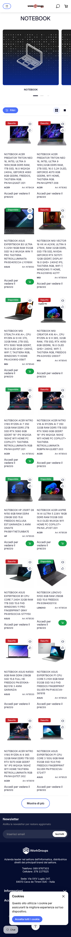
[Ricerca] (58, 6)
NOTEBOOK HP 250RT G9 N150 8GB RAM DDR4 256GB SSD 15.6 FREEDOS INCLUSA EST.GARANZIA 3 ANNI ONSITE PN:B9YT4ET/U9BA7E (19, 521)
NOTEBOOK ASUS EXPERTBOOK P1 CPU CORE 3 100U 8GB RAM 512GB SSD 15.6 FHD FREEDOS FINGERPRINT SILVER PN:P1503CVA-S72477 (50, 762)
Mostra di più (35, 803)
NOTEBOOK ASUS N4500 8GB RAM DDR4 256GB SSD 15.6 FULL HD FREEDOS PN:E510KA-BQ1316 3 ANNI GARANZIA (19, 680)
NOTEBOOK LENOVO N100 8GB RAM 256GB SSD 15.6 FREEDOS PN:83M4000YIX (50, 598)
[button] (35, 95)
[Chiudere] (63, 896)
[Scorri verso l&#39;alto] (35, 926)
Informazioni (13, 891)
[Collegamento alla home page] (35, 850)
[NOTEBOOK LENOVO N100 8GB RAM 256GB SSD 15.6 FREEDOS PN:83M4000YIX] (52, 573)
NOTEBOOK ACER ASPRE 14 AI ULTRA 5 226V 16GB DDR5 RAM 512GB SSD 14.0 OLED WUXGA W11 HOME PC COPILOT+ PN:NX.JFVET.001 (52, 519)
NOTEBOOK (31, 89)
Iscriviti (59, 834)
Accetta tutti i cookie (27, 919)
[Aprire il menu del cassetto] (7, 6)
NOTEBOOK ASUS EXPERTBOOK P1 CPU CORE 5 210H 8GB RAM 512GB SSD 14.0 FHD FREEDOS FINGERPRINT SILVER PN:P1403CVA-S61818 (50, 682)
